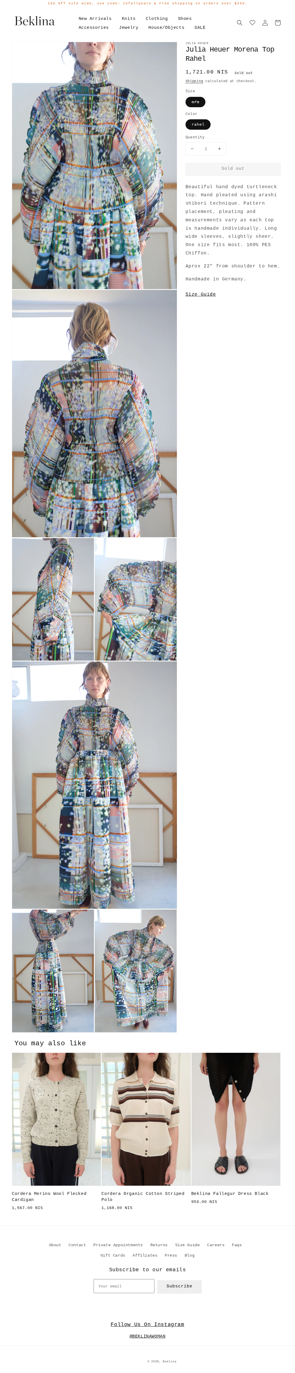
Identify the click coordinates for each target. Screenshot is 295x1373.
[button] (239, 22)
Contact (77, 1245)
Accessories (94, 27)
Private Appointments (118, 1245)
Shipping (194, 81)
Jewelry (128, 27)
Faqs (237, 1245)
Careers (215, 1245)
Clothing (157, 18)
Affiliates (145, 1255)
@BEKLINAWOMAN (148, 1336)
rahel (198, 124)
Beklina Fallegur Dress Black (230, 1193)
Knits (129, 18)
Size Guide (201, 294)
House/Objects (166, 27)
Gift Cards (113, 1255)
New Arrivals (95, 18)
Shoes (185, 18)
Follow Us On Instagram (147, 1324)
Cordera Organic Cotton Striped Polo (142, 1196)
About (55, 1245)
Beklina (169, 1361)
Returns (159, 1245)
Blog (189, 1255)
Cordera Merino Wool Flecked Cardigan (49, 1196)
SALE (199, 27)
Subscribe (179, 1286)
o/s (195, 102)
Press (171, 1255)
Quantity (195, 137)
